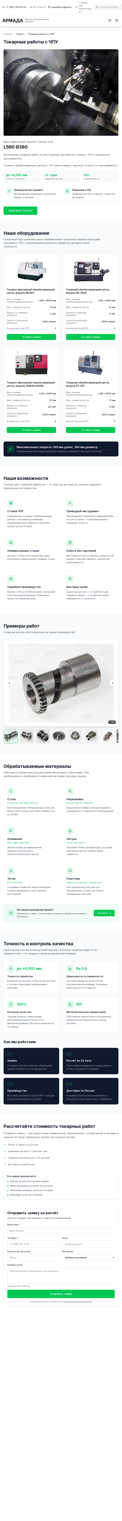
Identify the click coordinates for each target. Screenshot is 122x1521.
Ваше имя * (13, 1224)
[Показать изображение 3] (43, 736)
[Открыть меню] (117, 20)
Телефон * (13, 1238)
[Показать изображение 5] (75, 736)
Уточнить (102, 913)
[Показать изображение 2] (27, 736)
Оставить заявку (31, 337)
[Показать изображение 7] (107, 736)
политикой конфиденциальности (77, 1301)
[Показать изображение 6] (91, 736)
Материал (67, 1251)
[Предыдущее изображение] (9, 683)
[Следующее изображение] (112, 683)
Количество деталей (18, 1251)
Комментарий (14, 1265)
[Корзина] (109, 20)
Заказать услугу (20, 210)
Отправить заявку (61, 1293)
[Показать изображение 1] (11, 736)
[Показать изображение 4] (59, 736)
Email (65, 1238)
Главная (8, 34)
